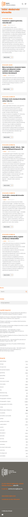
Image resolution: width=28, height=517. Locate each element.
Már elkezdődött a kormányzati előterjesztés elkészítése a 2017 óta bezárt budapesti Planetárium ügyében (13, 313)
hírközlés (2, 378)
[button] (25, 4)
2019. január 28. (12, 75)
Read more (7, 57)
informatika (2, 384)
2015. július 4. (11, 103)
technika (2, 438)
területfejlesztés (3, 441)
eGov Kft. (16, 485)
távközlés (2, 435)
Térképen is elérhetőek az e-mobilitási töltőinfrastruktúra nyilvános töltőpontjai (13, 322)
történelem (2, 444)
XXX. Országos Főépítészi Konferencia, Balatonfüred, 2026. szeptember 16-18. (14, 336)
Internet (1, 387)
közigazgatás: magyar (7, 18)
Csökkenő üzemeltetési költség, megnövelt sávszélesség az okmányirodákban (12, 238)
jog (0, 389)
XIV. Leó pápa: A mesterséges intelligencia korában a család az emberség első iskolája (14, 326)
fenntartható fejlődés (5, 369)
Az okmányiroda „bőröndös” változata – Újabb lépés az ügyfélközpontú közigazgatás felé (13, 148)
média (1, 407)
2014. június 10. (12, 241)
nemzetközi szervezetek (5, 415)
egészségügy (3, 361)
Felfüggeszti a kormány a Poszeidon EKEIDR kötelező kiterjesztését (12, 344)
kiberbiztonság (3, 392)
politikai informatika (4, 421)
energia (1, 364)
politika (1, 418)
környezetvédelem (4, 395)
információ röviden (4, 381)
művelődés (2, 412)
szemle (1, 427)
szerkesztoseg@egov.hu (15, 489)
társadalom (3, 433)
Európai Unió (3, 367)
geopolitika (2, 375)
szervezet (2, 430)
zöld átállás (2, 456)
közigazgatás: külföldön (5, 398)
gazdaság (2, 372)
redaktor (4, 25)
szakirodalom (3, 424)
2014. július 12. (11, 199)
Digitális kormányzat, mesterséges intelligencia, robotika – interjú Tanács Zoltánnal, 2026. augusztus (13, 317)
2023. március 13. (12, 25)
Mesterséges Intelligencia (13, 410)
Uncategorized (3, 453)
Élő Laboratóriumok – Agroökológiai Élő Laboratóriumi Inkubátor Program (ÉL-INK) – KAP (13, 340)
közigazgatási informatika (8, 96)
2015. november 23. (12, 151)
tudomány (2, 450)
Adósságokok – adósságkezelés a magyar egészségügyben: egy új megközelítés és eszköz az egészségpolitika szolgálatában (12, 331)
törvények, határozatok (5, 447)
